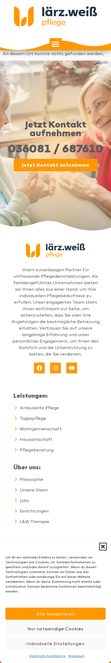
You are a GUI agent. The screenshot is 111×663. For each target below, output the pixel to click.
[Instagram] (55, 368)
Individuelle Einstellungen (55, 643)
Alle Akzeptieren (55, 614)
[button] (103, 546)
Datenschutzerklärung (47, 656)
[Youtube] (71, 368)
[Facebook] (39, 368)
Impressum (76, 656)
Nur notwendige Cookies (55, 628)
